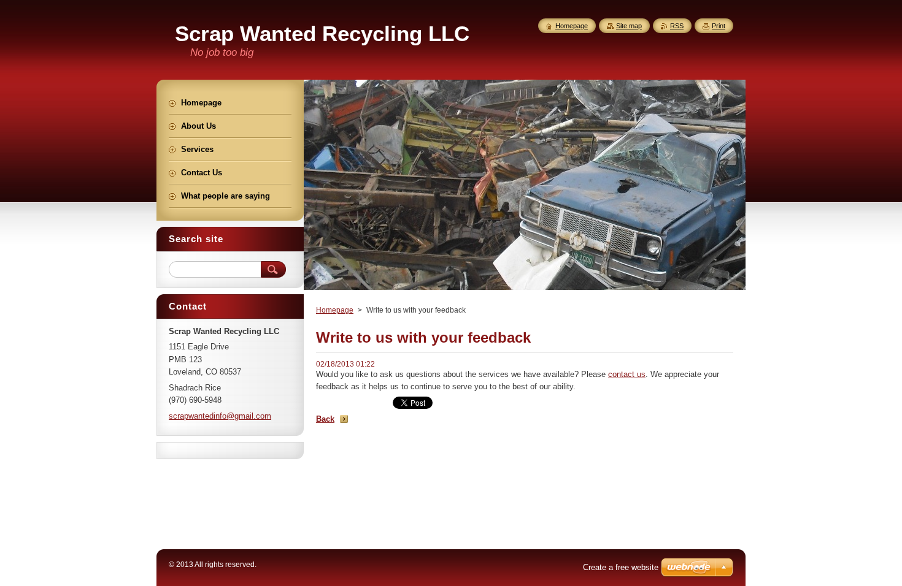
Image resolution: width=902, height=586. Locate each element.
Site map (629, 25)
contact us (627, 374)
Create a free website (620, 567)
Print (718, 25)
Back (325, 419)
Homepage (334, 310)
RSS (677, 25)
